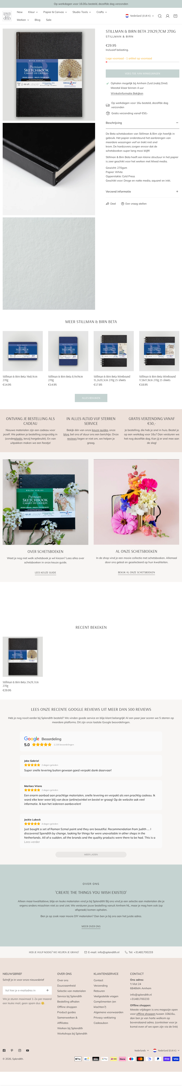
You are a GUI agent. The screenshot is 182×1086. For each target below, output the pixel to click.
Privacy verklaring (105, 1017)
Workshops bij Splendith (72, 1033)
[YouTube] (27, 1050)
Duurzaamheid (66, 985)
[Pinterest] (12, 1050)
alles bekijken (91, 398)
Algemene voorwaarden (108, 1012)
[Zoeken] (160, 16)
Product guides (66, 1012)
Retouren (99, 991)
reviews (72, 438)
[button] (175, 16)
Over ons (62, 980)
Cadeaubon (101, 1023)
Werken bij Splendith (70, 1028)
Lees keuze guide (45, 572)
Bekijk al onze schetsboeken (136, 572)
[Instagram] (20, 1050)
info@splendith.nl (108, 952)
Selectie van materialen (71, 991)
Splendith (17, 1058)
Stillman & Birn (119, 36)
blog (66, 434)
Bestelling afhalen (68, 1001)
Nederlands (140, 1050)
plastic (18, 438)
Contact (98, 980)
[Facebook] (4, 1050)
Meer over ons (91, 926)
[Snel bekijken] (40, 367)
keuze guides (100, 430)
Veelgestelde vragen (106, 996)
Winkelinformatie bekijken (127, 93)
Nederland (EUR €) (140, 15)
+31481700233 (143, 952)
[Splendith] (7, 16)
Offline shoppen (67, 1007)
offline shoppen (146, 1013)
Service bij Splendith (69, 996)
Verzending (101, 985)
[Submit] (47, 990)
